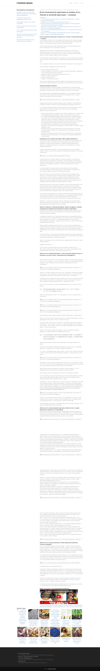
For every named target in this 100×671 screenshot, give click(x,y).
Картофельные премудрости (46, 606)
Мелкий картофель (77, 605)
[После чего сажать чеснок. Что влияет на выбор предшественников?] (77, 619)
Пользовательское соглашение (31, 656)
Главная (71, 3)
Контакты (20, 656)
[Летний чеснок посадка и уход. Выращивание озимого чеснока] (66, 619)
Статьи (81, 3)
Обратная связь (22, 661)
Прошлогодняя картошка (59, 606)
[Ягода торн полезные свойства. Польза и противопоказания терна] (55, 636)
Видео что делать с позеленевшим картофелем (52, 34)
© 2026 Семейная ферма (24, 653)
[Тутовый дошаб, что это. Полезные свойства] (66, 636)
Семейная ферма (25, 3)
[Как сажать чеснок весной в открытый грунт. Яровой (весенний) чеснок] (33, 619)
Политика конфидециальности (25, 658)
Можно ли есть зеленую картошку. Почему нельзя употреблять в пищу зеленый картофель (27, 35)
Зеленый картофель (68, 605)
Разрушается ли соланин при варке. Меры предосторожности (55, 22)
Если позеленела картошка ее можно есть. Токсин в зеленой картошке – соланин (60, 19)
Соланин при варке (58, 605)
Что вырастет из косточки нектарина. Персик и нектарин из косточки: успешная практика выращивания (26, 14)
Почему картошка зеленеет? (47, 20)
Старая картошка (70, 606)
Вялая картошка (78, 606)
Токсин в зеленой (49, 605)
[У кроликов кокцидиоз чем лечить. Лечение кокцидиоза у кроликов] (22, 616)
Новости (76, 3)
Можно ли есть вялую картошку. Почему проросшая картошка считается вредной (60, 32)
